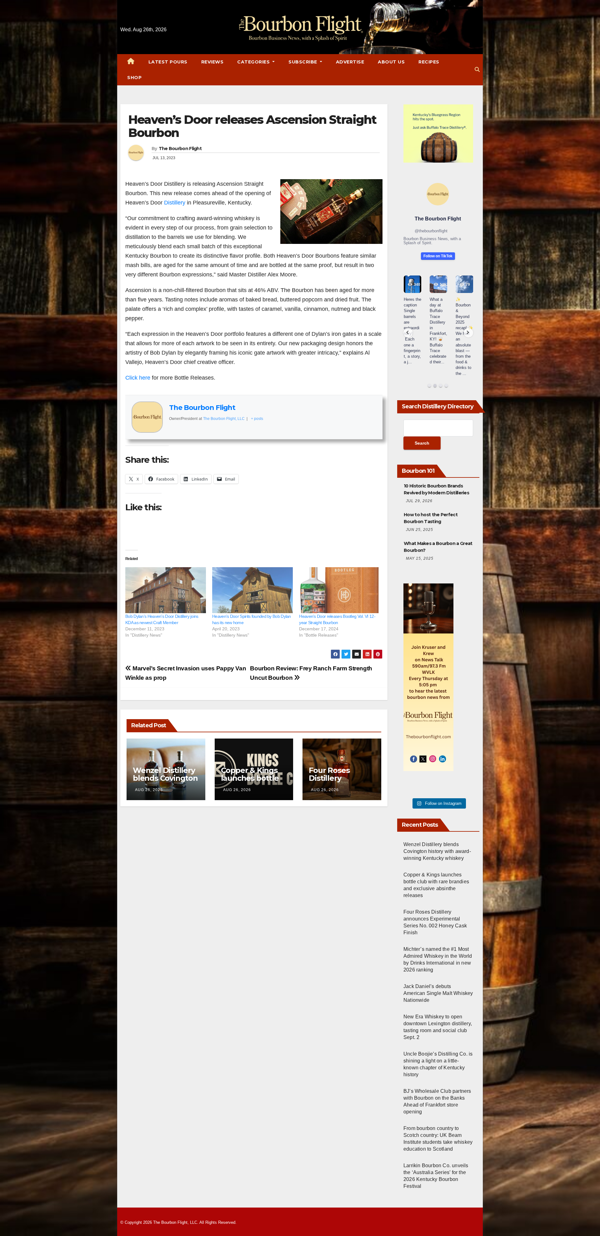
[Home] (131, 62)
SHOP (134, 77)
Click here (137, 378)
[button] (477, 69)
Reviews (212, 62)
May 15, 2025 (419, 558)
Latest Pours (168, 62)
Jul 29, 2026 (419, 501)
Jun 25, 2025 (419, 529)
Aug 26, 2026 (149, 790)
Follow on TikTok (437, 256)
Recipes (428, 62)
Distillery (174, 202)
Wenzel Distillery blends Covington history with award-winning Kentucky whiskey (437, 851)
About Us (391, 62)
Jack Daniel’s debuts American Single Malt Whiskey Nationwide (438, 993)
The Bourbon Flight (180, 148)
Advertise (350, 62)
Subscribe (303, 62)
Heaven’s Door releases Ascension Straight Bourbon (252, 126)
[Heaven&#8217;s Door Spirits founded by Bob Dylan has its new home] (252, 590)
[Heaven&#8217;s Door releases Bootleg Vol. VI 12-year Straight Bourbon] (339, 590)
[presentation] (408, 332)
